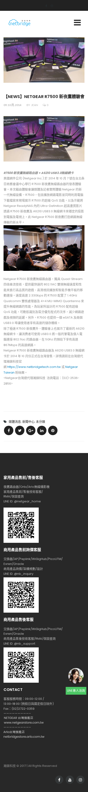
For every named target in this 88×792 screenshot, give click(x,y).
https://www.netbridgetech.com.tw (34, 367)
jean (34, 105)
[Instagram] (50, 6)
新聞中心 (28, 421)
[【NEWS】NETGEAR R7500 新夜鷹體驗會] (8, 430)
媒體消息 (15, 421)
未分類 (40, 421)
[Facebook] (44, 6)
